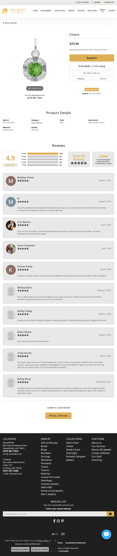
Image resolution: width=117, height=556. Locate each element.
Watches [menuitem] (45, 473)
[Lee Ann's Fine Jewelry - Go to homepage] (15, 11)
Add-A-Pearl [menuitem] (72, 442)
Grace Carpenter (26, 245)
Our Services (98, 446)
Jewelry (71, 10)
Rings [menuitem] (44, 449)
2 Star (23, 162)
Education (92, 10)
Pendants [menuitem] (46, 463)
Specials (81, 10)
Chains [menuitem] (44, 466)
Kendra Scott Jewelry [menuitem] (52, 490)
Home (35, 10)
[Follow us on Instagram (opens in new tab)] (58, 521)
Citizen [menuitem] (69, 446)
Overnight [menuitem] (71, 453)
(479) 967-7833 (34, 98)
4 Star (23, 156)
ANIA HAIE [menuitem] (46, 487)
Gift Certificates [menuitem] (49, 442)
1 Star (23, 165)
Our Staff (96, 456)
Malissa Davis (24, 287)
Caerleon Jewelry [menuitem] (50, 483)
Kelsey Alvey (24, 379)
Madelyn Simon (25, 177)
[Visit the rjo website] (63, 534)
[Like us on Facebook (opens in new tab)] (54, 521)
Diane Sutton (24, 332)
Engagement (46, 10)
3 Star (23, 159)
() (61, 153)
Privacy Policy (42, 540)
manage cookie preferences (27, 544)
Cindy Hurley (24, 353)
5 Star (23, 153)
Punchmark (64, 551)
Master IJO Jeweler (101, 449)
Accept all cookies (40, 549)
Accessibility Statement (75, 543)
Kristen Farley (25, 266)
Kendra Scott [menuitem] (73, 449)
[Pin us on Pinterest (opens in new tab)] (62, 521)
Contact (112, 10)
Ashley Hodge (24, 311)
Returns (103, 79)
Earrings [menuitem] (45, 456)
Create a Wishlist (101, 453)
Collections (59, 10)
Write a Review (58, 415)
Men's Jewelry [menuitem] (48, 494)
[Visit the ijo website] (55, 534)
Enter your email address (58, 508)
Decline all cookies (20, 549)
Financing (97, 459)
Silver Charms (11, 23)
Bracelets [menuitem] (46, 453)
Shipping (80, 79)
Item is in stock (92, 89)
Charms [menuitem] (45, 470)
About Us (102, 11)
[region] (35, 60)
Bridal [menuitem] (44, 446)
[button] (82, 2)
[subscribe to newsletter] (110, 514)
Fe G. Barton (23, 222)
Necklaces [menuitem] (46, 459)
